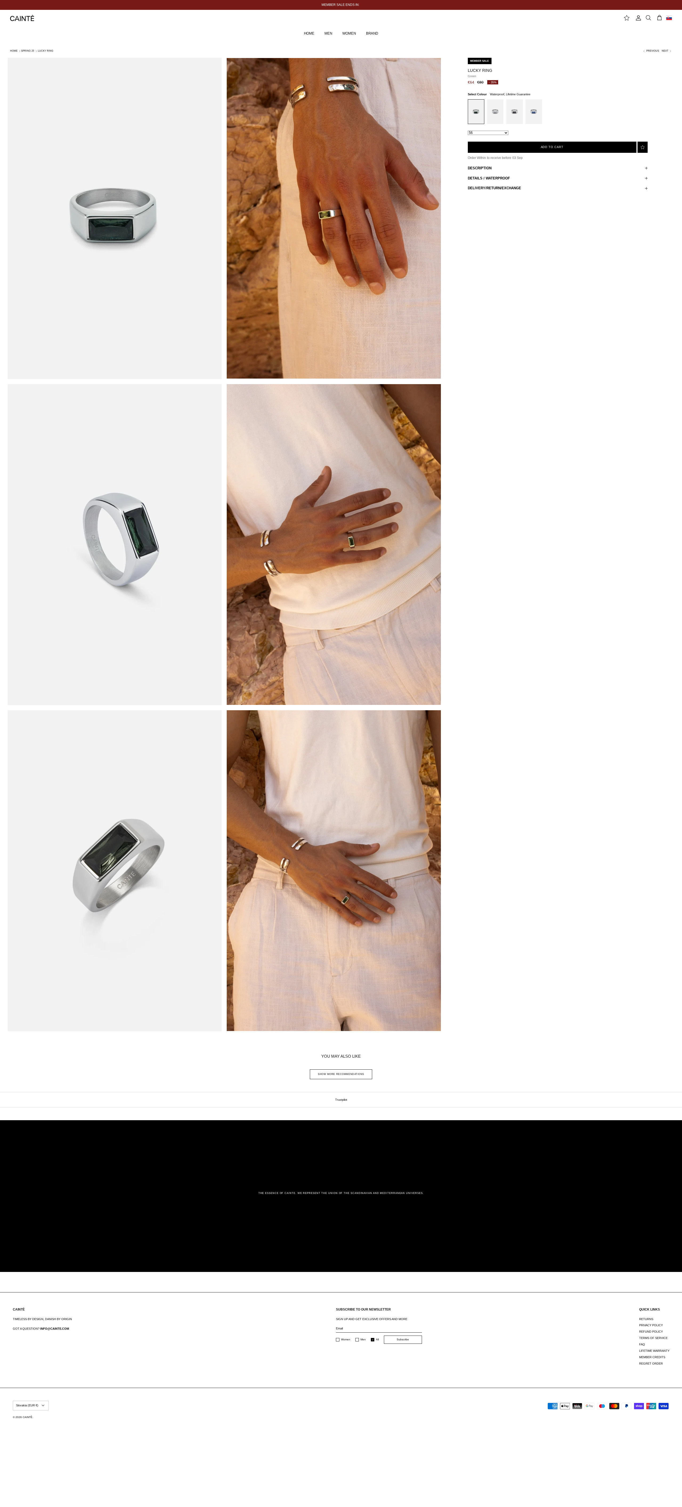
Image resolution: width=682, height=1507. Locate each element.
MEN (328, 33)
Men (363, 1339)
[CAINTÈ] (22, 18)
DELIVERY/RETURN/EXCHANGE (494, 188)
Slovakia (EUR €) (27, 1405)
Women (345, 1339)
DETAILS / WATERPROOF (489, 178)
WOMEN (349, 33)
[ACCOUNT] (638, 18)
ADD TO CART (552, 147)
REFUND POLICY (651, 1331)
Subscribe (403, 1339)
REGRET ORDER (651, 1363)
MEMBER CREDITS (652, 1357)
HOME (309, 33)
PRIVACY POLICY (651, 1325)
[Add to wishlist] (643, 147)
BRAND (372, 33)
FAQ (642, 1344)
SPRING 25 (27, 51)
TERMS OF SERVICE (653, 1338)
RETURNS (646, 1319)
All (377, 1339)
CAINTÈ (28, 1417)
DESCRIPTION (480, 168)
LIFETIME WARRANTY (654, 1350)
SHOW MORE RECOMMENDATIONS (341, 1074)
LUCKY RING (45, 51)
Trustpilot (341, 1099)
